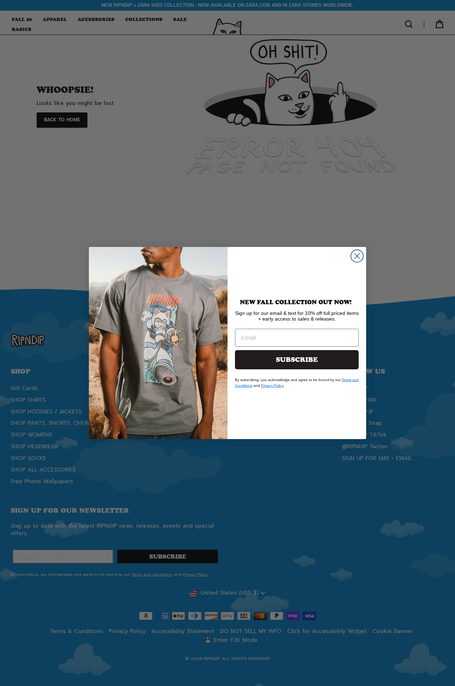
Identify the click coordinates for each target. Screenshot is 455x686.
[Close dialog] (357, 256)
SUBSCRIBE (297, 360)
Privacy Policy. (272, 385)
